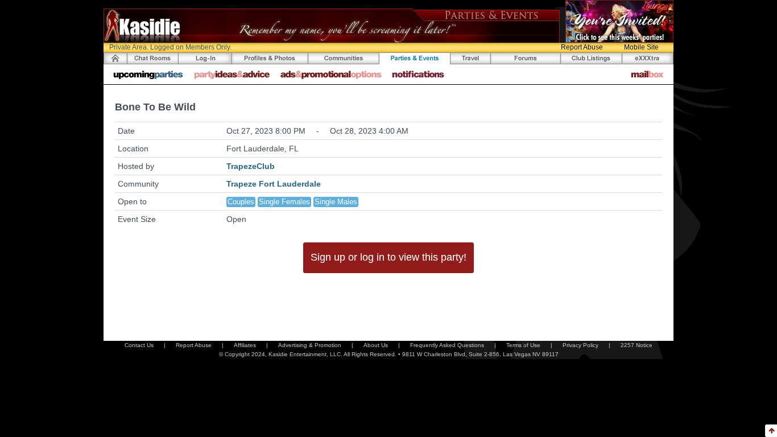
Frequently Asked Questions (447, 345)
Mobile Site (641, 47)
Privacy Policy (580, 345)
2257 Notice (636, 345)
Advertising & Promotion (309, 345)
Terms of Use (523, 345)
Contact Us (139, 345)
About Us (375, 345)
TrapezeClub (250, 166)
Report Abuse (582, 47)
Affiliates (245, 345)
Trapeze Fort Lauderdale (273, 183)
